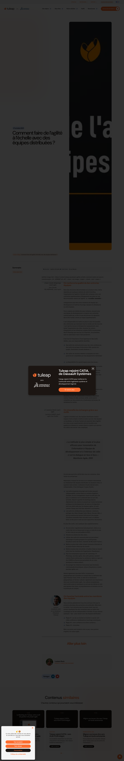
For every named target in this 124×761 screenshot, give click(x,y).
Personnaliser (18, 750)
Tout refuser (18, 746)
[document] (62, 380)
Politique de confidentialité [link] (18, 754)
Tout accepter (18, 742)
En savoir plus (69, 390)
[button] (93, 369)
